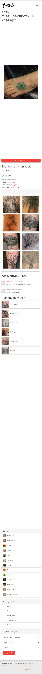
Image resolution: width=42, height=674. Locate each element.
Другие (9, 575)
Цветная (12, 182)
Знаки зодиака (15, 323)
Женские (10, 584)
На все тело (11, 589)
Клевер (17, 187)
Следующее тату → (21, 160)
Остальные (14, 313)
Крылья (13, 350)
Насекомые (11, 540)
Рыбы (9, 550)
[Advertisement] (21, 44)
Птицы (9, 545)
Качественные (11, 620)
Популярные (10, 615)
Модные (9, 625)
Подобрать (8, 653)
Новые (8, 606)
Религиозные (11, 570)
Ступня (15, 185)
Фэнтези (9, 565)
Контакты (27, 669)
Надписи (10, 560)
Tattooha (8, 5)
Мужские (10, 580)
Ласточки (13, 304)
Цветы (12, 187)
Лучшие (9, 611)
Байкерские (14, 332)
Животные (10, 535)
